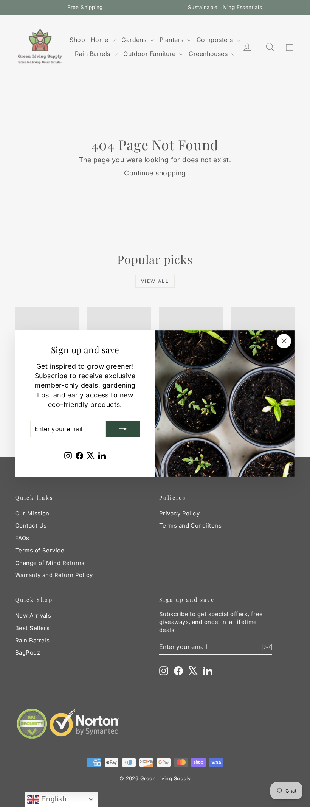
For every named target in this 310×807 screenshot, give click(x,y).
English (53, 799)
